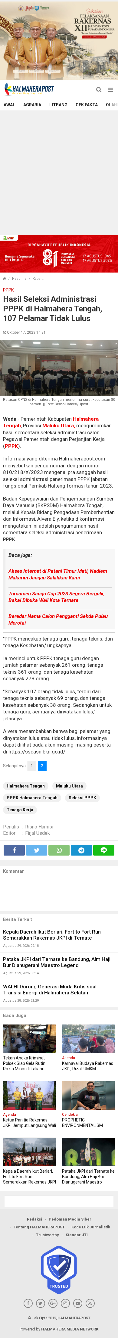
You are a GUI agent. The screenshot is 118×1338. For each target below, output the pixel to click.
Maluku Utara (69, 786)
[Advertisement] (59, 172)
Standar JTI (77, 1235)
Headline (19, 279)
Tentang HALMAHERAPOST (39, 1227)
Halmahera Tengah (26, 786)
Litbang (58, 104)
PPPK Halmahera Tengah (32, 797)
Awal (9, 104)
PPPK (11, 446)
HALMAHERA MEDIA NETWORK (69, 1329)
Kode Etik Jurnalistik (90, 1227)
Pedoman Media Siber (70, 1219)
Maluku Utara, (58, 426)
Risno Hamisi (39, 827)
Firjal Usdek (37, 833)
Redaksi (34, 1219)
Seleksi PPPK (82, 797)
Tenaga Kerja (20, 809)
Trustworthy (47, 1235)
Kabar (37, 279)
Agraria (32, 104)
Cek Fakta (87, 104)
